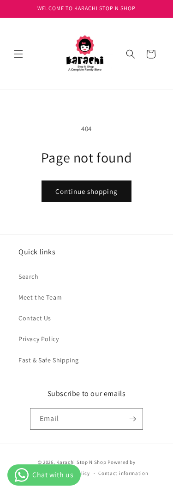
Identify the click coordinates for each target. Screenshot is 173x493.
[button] (18, 54)
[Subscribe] (132, 419)
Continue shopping (86, 191)
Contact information (123, 473)
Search (28, 276)
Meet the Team (40, 297)
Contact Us (34, 318)
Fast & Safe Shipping (48, 360)
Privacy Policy (38, 339)
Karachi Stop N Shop (81, 462)
